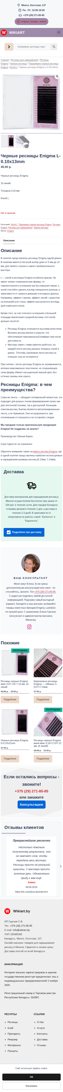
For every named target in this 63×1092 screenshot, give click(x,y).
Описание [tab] (9, 240)
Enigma (10, 231)
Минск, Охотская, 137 (33, 5)
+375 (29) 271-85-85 (33, 15)
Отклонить (31, 1086)
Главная (5, 60)
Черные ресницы (18, 63)
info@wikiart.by (21, 930)
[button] (57, 76)
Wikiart (17, 32)
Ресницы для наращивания (24, 60)
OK (31, 1077)
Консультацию (31, 804)
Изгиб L (13, 67)
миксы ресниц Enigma (45, 451)
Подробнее (10, 699)
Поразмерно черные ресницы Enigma (35, 224)
